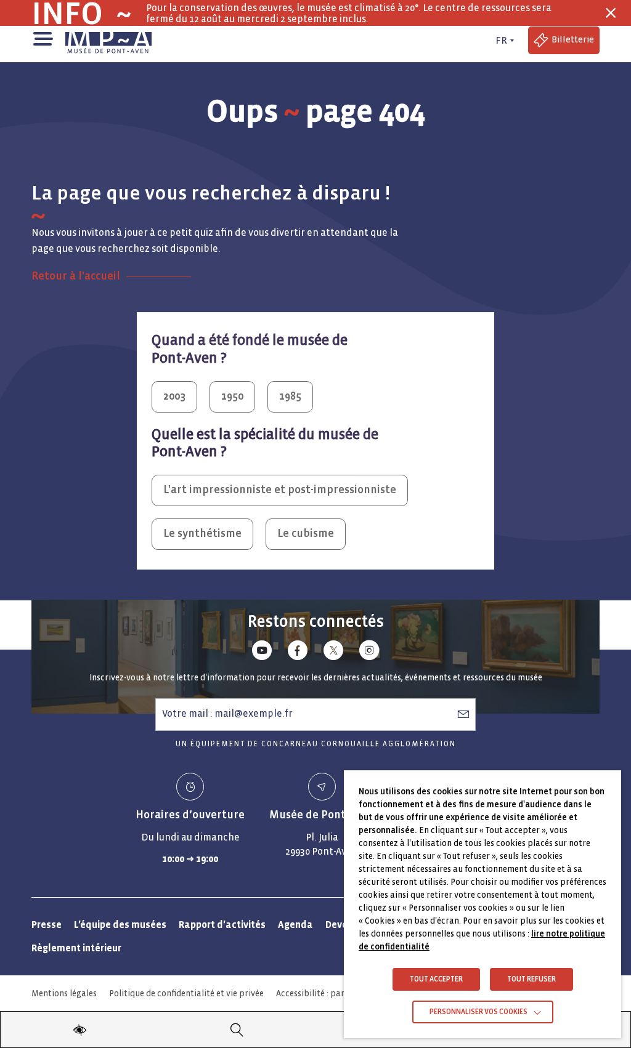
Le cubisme (305, 533)
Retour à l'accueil (75, 276)
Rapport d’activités (222, 924)
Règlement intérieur (76, 948)
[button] (42, 37)
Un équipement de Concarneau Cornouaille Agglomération (316, 744)
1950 (232, 396)
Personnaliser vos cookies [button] (478, 1012)
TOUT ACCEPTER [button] (436, 979)
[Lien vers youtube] (262, 652)
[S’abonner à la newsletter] (463, 713)
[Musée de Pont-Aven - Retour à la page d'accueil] (108, 40)
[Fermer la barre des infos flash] (611, 13)
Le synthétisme (202, 533)
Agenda (295, 924)
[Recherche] (237, 1029)
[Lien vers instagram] (369, 652)
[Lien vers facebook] (297, 652)
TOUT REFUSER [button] (531, 979)
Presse (46, 924)
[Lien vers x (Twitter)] (333, 652)
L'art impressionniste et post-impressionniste (279, 490)
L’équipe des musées (120, 924)
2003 (174, 396)
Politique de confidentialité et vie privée (186, 993)
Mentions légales (64, 993)
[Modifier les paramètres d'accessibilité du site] (79, 1029)
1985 (290, 396)
